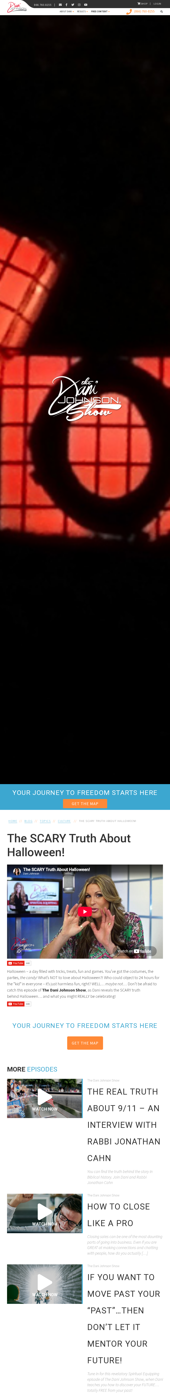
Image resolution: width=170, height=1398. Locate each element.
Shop (144, 3)
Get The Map (85, 803)
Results (81, 11)
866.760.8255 (42, 5)
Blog (28, 821)
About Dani (66, 11)
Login (158, 3)
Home (12, 821)
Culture (64, 821)
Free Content (99, 11)
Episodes (42, 1069)
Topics (45, 821)
